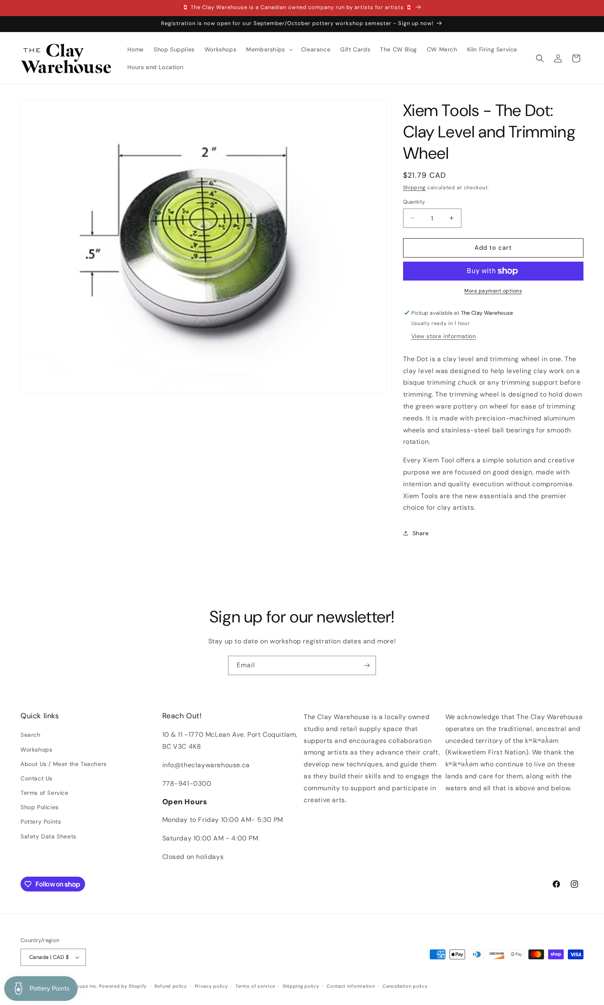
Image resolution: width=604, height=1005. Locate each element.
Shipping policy (301, 986)
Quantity (414, 201)
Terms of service (255, 986)
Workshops (36, 749)
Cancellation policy (405, 986)
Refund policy (170, 986)
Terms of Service (45, 792)
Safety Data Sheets (48, 836)
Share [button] (421, 533)
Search (31, 734)
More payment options (493, 291)
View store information (443, 336)
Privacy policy (211, 986)
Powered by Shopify (123, 986)
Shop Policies (40, 807)
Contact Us (37, 778)
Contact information (351, 986)
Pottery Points (41, 821)
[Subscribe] (366, 665)
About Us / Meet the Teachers (64, 764)
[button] (268, 49)
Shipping (414, 187)
